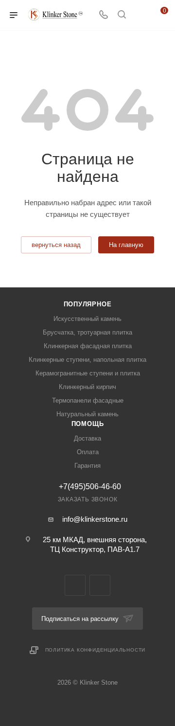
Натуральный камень (87, 414)
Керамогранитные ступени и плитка (87, 373)
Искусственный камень (87, 318)
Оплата (88, 452)
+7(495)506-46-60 (90, 487)
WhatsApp (99, 585)
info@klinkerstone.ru (94, 519)
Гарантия (87, 465)
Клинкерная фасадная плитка (88, 346)
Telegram (75, 585)
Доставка (87, 438)
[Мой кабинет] (140, 15)
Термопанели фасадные (87, 400)
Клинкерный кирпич (87, 386)
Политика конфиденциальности (95, 650)
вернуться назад (56, 244)
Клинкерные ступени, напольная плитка (87, 359)
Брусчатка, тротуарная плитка (87, 332)
